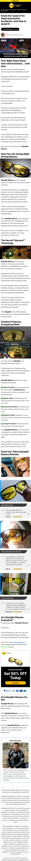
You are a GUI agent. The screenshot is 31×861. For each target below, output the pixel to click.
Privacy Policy (24, 858)
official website (18, 642)
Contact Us (6, 858)
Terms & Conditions (15, 858)
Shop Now (15, 683)
